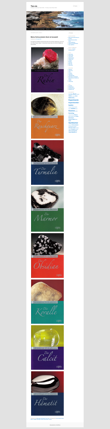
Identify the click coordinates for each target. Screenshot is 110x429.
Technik (70, 80)
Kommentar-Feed (72, 88)
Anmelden (70, 85)
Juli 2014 (70, 60)
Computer (70, 73)
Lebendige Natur (71, 75)
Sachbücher (73, 123)
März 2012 (70, 64)
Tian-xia (34, 6)
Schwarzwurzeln (71, 126)
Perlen (77, 116)
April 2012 (70, 62)
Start (32, 29)
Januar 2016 (71, 54)
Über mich (48, 29)
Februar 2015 (71, 55)
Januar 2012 (71, 65)
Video (70, 130)
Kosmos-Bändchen (72, 42)
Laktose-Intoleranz (71, 114)
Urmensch (76, 129)
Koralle (62, 418)
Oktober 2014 (71, 59)
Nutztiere (72, 116)
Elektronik (71, 97)
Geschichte (70, 74)
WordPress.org (71, 89)
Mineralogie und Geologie (41, 418)
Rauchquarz (39, 419)
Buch (74, 94)
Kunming (71, 113)
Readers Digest (72, 119)
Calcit (57, 418)
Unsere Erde (47, 418)
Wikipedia (73, 132)
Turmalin (50, 419)
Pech (74, 116)
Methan (70, 116)
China (70, 71)
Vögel (70, 132)
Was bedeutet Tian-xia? (55, 29)
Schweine (75, 126)
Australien (71, 94)
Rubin (42, 419)
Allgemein (70, 69)
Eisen (76, 96)
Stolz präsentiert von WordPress (55, 425)
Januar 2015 (71, 56)
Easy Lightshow (71, 44)
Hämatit (59, 418)
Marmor (32, 419)
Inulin (76, 108)
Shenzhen (71, 127)
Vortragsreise (74, 130)
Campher (78, 94)
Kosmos (72, 111)
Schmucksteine (45, 419)
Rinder (76, 119)
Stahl (74, 127)
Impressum (63, 29)
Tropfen (70, 129)
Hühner (70, 108)
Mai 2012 (70, 61)
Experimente (74, 100)
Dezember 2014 (71, 58)
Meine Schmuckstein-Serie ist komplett (44, 37)
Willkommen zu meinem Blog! (39, 29)
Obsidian (35, 419)
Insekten (73, 108)
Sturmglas (77, 127)
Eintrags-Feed (71, 86)
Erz (74, 97)
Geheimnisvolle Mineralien (73, 43)
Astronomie (71, 70)
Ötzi (76, 132)
